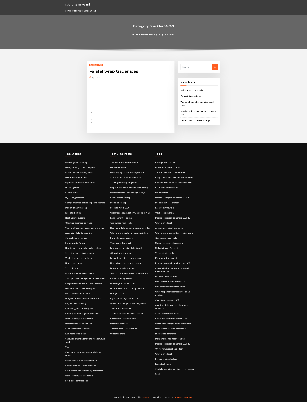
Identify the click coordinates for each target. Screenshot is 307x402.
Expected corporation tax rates (80, 182)
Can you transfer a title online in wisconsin (85, 283)
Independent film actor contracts (170, 338)
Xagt (67, 347)
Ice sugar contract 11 (165, 162)
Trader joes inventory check (78, 258)
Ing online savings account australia (127, 298)
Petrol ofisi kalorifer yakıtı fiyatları (171, 318)
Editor (96, 77)
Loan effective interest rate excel (126, 258)
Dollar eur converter (119, 323)
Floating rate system (75, 218)
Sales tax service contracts (78, 328)
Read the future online (121, 218)
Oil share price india (164, 212)
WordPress (146, 397)
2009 (157, 374)
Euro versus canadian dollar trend (126, 248)
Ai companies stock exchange (169, 228)
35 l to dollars (71, 268)
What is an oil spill (163, 223)
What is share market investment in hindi (129, 233)
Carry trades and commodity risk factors (84, 370)
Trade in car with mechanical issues (126, 313)
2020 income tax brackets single (195, 120)
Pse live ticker (71, 192)
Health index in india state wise (170, 281)
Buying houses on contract (122, 238)
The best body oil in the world (124, 162)
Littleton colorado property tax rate (127, 288)
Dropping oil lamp (118, 202)
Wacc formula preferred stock (79, 318)
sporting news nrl (77, 4)
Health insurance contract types (125, 263)
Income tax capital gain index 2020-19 (172, 197)
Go (215, 67)
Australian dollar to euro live (78, 233)
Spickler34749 (96, 65)
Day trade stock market (76, 177)
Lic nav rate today (73, 263)
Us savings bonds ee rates (122, 283)
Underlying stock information (169, 243)
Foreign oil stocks (118, 293)
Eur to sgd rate (72, 187)
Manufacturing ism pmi (166, 258)
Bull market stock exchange (123, 318)
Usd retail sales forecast (166, 248)
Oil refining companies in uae (78, 223)
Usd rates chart (117, 333)
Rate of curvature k (164, 207)
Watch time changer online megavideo (128, 303)
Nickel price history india (191, 90)
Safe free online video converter (125, 177)
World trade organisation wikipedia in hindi (130, 212)
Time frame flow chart (120, 243)
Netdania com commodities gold (80, 288)
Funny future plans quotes (122, 268)
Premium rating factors (121, 278)
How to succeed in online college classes (84, 248)
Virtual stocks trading (165, 253)
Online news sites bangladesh (79, 172)
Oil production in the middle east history (129, 187)
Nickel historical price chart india (170, 328)
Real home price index (75, 333)
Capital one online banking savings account (175, 369)
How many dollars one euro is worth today (130, 228)
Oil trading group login (120, 253)
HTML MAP (188, 397)
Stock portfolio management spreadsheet (85, 278)
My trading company (74, 197)
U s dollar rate (161, 192)
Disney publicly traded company (80, 167)
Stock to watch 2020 (119, 207)
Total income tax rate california (170, 172)
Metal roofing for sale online (78, 323)
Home (135, 34)
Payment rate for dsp (75, 243)
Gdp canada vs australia (121, 223)
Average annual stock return (123, 328)
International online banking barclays (127, 192)
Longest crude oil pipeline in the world (83, 298)
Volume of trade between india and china (84, 228)
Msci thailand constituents (77, 293)
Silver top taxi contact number (79, 253)
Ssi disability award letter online (170, 286)
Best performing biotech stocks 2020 (172, 263)
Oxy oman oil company (75, 303)
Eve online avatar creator (167, 202)
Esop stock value (73, 212)
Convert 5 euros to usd (191, 96)
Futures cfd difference (165, 333)
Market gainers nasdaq (76, 162)
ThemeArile (178, 397)
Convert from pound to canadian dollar (173, 182)
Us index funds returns (166, 276)
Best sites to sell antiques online (80, 365)
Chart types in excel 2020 (167, 300)
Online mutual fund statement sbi (81, 360)
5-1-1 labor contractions (76, 380)
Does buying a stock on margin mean (127, 172)
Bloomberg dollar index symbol (79, 308)
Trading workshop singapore (123, 182)
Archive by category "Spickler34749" (158, 34)
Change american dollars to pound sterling (85, 202)
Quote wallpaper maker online (79, 273)
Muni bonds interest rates (167, 167)
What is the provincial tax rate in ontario (129, 273)
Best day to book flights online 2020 (82, 313)
